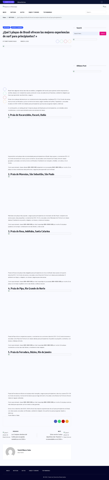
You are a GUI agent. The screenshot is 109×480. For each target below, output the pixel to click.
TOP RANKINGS (47, 12)
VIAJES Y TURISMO (34, 12)
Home (4, 17)
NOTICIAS (13, 12)
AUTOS (22, 12)
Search (103, 33)
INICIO (4, 12)
